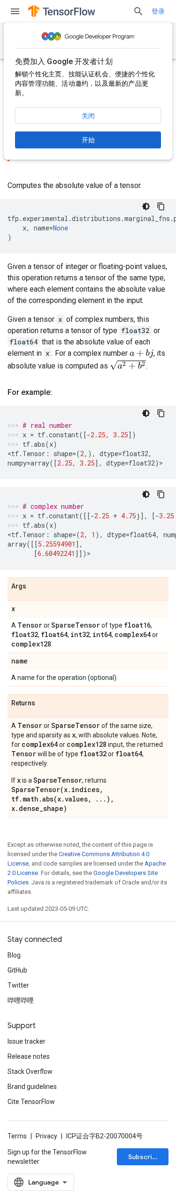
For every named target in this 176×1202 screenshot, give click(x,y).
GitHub (17, 970)
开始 (88, 140)
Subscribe (144, 1157)
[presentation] (141, 354)
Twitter (18, 985)
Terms (17, 1136)
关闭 (88, 116)
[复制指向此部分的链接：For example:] (61, 392)
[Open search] (138, 11)
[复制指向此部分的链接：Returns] (44, 703)
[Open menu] (15, 11)
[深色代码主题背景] (145, 206)
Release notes (29, 1056)
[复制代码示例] (160, 206)
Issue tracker (27, 1041)
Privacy (46, 1136)
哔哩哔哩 (21, 1000)
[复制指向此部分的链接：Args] (35, 586)
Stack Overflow (30, 1071)
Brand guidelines (32, 1086)
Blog (14, 955)
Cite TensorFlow (31, 1101)
